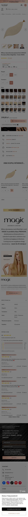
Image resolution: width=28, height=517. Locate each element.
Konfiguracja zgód (14, 513)
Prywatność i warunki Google (11, 504)
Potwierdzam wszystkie (14, 509)
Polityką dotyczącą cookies (12, 499)
